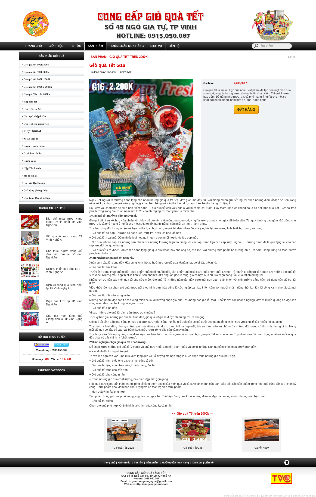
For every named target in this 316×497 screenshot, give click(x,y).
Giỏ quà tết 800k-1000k (34, 79)
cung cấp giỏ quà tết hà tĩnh (239, 495)
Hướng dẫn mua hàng (175, 462)
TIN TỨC (75, 46)
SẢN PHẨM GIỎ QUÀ (51, 56)
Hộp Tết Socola (30, 168)
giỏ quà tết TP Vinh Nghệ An (272, 495)
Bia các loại (28, 175)
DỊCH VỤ (156, 46)
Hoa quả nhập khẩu (32, 116)
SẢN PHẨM (95, 46)
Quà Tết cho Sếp (30, 109)
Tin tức (138, 462)
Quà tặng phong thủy (33, 190)
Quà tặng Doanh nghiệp (34, 197)
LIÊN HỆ (174, 46)
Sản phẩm (152, 462)
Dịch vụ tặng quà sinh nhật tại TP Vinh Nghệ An (64, 286)
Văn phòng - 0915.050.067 (51, 350)
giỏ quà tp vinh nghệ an (302, 495)
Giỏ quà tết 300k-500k (34, 64)
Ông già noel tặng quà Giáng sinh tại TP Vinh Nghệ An (64, 319)
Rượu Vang (27, 160)
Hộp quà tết (28, 101)
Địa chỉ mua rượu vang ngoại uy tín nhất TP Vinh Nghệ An (64, 222)
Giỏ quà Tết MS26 (124, 447)
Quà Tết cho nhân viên (34, 123)
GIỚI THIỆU (56, 46)
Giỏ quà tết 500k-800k (34, 72)
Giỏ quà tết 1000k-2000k (35, 86)
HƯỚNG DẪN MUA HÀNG (127, 46)
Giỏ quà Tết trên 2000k (34, 94)
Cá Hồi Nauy (261, 447)
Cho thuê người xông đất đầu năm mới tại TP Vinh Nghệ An (64, 254)
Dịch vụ (197, 462)
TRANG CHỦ (33, 46)
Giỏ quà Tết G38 (192, 447)
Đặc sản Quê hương (32, 183)
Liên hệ (209, 462)
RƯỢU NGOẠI (30, 131)
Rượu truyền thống (32, 146)
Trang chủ (109, 462)
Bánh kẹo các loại (31, 153)
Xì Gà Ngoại (28, 138)
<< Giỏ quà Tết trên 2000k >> (193, 413)
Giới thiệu (124, 462)
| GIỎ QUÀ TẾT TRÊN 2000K (128, 57)
